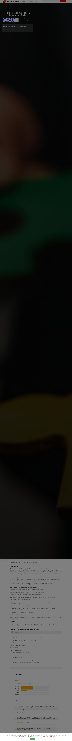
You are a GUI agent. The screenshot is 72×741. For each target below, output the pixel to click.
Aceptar (32, 739)
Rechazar (39, 739)
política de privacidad (53, 736)
